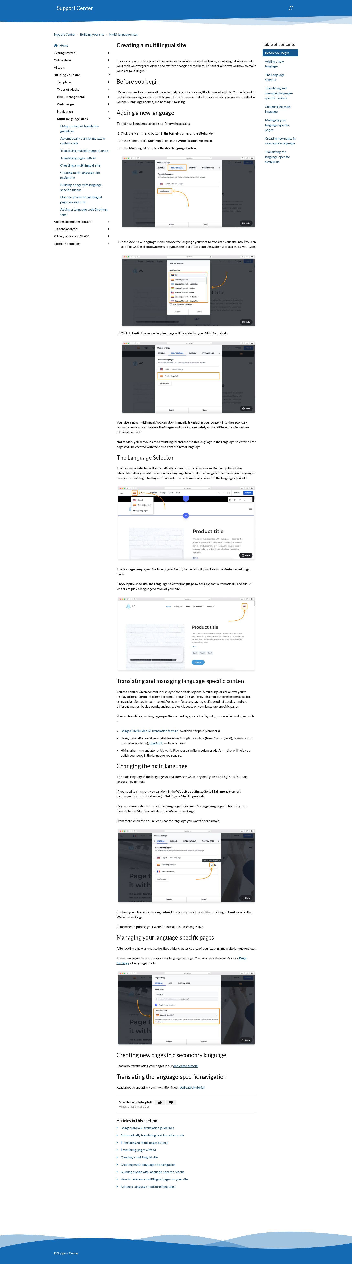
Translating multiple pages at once (84, 150)
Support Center (75, 8)
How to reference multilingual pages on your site (81, 199)
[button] (289, 8)
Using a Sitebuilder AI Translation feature (149, 731)
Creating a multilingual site (80, 165)
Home (63, 45)
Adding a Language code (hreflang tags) (84, 211)
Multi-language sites (123, 34)
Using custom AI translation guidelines (79, 128)
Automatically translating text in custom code (82, 140)
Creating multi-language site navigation (80, 175)
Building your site (92, 34)
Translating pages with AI (78, 158)
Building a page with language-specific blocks (81, 187)
